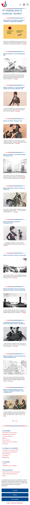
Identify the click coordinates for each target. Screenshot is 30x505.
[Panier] (24, 4)
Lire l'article (24, 43)
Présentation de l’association (9, 432)
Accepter (15, 490)
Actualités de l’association (8, 434)
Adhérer (4, 438)
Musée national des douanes (9, 473)
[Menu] (27, 4)
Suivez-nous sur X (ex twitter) (9, 442)
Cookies (8, 502)
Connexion (5, 443)
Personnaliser (15, 499)
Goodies (4, 463)
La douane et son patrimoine (9, 452)
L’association (6, 431)
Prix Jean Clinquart (7, 436)
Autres (4, 475)
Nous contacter (6, 440)
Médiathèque (5, 457)
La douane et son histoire (10, 448)
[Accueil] (4, 4)
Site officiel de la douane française (11, 472)
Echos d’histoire (6, 453)
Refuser (15, 495)
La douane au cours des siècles (10, 450)
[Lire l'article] (15, 32)
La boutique (6, 462)
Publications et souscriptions (9, 465)
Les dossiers (5, 455)
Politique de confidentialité (17, 502)
